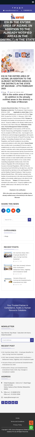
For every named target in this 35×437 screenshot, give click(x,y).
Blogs (4, 92)
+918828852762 (27, 10)
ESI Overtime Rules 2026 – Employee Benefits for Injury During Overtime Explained (21, 256)
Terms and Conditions (17, 421)
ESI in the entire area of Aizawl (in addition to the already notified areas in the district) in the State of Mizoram (17, 195)
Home (17, 418)
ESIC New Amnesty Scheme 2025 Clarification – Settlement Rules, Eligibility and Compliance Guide (22, 269)
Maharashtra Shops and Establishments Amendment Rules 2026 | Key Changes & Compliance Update (14, 370)
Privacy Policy (17, 425)
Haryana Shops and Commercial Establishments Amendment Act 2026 (22, 280)
